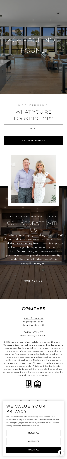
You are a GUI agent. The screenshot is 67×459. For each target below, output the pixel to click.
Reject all (33, 433)
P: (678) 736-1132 (33, 318)
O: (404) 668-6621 (33, 322)
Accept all (33, 450)
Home (33, 129)
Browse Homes (33, 140)
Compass (7, 345)
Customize (33, 441)
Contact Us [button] (33, 281)
